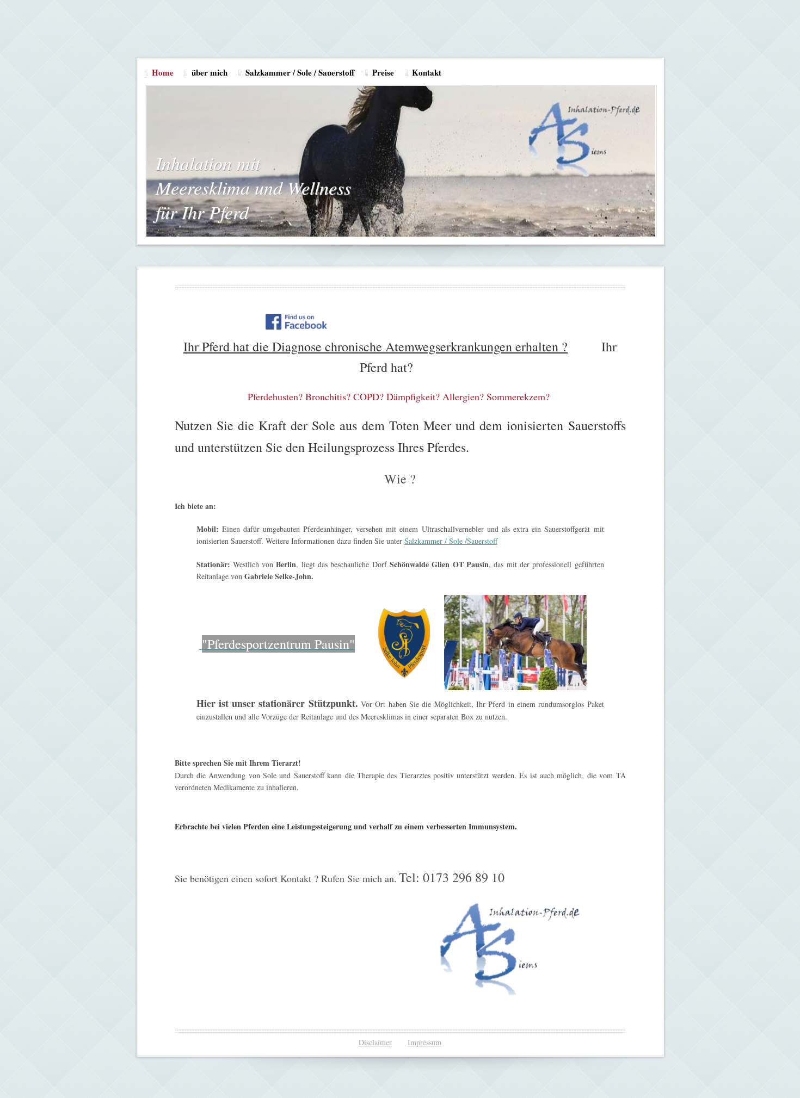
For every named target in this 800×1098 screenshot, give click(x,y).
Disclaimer (375, 1042)
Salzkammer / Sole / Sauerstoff (299, 72)
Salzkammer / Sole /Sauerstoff (450, 541)
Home (163, 72)
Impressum (424, 1042)
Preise (383, 72)
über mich (209, 72)
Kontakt (426, 72)
